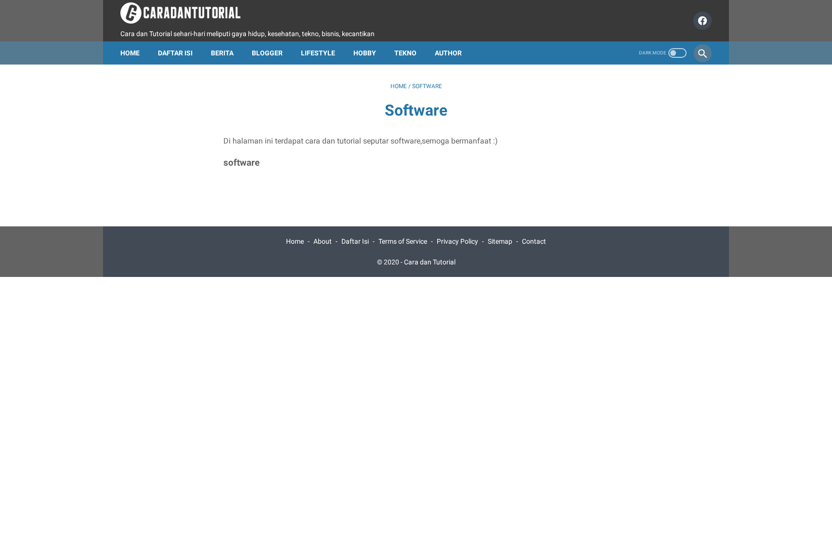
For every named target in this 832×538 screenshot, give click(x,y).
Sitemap (500, 241)
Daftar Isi (175, 53)
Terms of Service (402, 241)
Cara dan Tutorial (429, 262)
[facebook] (701, 20)
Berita (222, 53)
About (322, 241)
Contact (534, 241)
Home (130, 53)
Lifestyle (318, 53)
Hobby (364, 53)
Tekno (405, 53)
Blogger (267, 53)
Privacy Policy (457, 241)
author (448, 53)
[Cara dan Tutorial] (186, 13)
